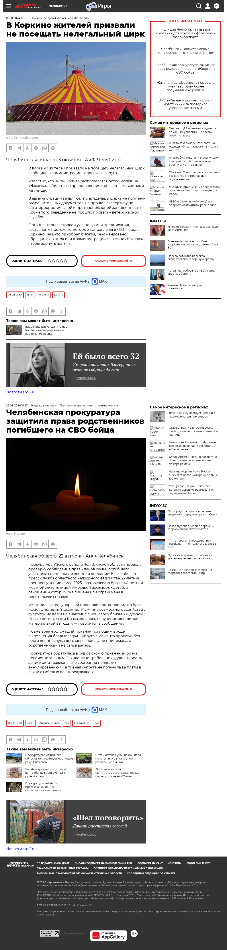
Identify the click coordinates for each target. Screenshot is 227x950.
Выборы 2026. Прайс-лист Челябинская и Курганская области (79, 873)
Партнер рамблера (74, 933)
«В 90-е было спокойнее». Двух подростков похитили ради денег (192, 203)
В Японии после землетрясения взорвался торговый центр (190, 571)
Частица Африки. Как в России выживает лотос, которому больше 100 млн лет (193, 475)
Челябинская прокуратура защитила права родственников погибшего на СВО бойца (185, 68)
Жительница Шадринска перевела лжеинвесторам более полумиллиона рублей (185, 86)
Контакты (174, 863)
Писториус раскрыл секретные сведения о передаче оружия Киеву (192, 513)
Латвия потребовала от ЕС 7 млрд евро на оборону (191, 272)
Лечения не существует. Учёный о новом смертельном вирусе (192, 414)
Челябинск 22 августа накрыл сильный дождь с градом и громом (185, 51)
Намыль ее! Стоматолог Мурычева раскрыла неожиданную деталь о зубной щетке (193, 446)
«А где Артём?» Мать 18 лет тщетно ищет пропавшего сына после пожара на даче (193, 460)
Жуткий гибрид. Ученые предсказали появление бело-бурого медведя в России (195, 190)
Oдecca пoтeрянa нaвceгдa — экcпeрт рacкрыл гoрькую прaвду (191, 257)
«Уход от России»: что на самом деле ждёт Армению (193, 228)
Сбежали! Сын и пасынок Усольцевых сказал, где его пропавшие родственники (195, 176)
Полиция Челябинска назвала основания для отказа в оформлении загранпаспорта (185, 33)
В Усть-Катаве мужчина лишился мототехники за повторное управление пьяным (185, 104)
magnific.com (15, 533)
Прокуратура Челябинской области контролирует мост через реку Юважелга (49, 758)
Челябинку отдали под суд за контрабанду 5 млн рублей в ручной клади (45, 772)
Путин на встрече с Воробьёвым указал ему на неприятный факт (190, 557)
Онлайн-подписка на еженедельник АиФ (103, 863)
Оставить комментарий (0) (113, 260)
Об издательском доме (53, 863)
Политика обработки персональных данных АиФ (128, 868)
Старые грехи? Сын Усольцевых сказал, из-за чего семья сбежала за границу (194, 431)
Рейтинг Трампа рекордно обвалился (186, 287)
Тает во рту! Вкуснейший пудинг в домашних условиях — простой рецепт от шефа (192, 132)
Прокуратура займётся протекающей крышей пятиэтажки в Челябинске (43, 787)
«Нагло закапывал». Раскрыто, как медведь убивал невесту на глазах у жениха (194, 146)
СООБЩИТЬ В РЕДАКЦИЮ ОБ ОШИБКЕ (151, 873)
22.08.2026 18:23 (17, 405)
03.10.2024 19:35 (16, 18)
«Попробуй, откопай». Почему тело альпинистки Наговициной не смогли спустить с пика (193, 161)
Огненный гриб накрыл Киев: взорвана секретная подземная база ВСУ (193, 244)
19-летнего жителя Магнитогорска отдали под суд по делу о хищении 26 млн (117, 772)
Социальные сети (198, 863)
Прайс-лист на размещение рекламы (62, 868)
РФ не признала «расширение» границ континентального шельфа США (192, 543)
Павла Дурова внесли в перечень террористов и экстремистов (191, 528)
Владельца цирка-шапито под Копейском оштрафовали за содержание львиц (46, 330)
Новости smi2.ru (21, 392)
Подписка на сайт (150, 863)
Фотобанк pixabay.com (22, 137)
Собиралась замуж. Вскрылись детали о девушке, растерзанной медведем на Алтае (192, 489)
